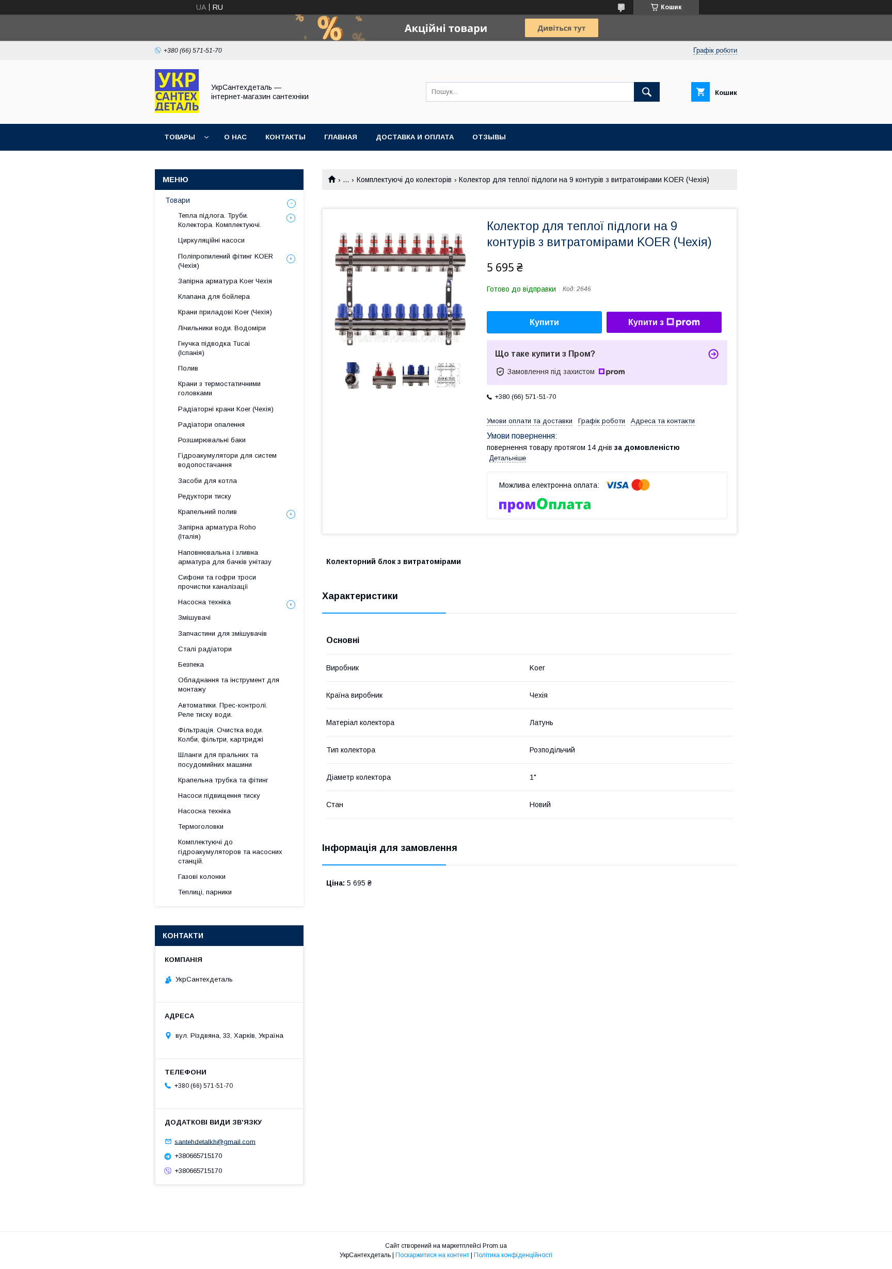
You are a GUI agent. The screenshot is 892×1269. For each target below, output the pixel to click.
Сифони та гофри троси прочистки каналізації (217, 581)
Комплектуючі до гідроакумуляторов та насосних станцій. (230, 851)
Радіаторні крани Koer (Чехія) (226, 409)
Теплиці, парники (205, 892)
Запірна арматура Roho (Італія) (217, 531)
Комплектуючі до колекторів (404, 179)
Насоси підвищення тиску (219, 795)
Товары (179, 137)
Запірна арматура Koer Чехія (225, 281)
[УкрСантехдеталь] (177, 110)
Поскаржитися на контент (432, 1255)
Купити (544, 322)
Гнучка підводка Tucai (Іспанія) (214, 348)
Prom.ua (495, 1245)
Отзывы (489, 137)
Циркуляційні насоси (211, 240)
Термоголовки (201, 826)
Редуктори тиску (204, 496)
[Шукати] (647, 92)
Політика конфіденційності (513, 1255)
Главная (340, 137)
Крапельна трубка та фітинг (223, 780)
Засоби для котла (207, 481)
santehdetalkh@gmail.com (215, 1141)
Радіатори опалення (211, 424)
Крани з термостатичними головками (219, 388)
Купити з (646, 322)
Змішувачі (194, 617)
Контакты (285, 137)
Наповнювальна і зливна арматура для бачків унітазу (225, 557)
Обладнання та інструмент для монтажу (228, 684)
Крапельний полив (207, 512)
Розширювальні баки (212, 440)
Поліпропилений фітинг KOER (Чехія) (225, 260)
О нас (235, 137)
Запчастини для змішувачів (222, 633)
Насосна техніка (204, 602)
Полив (188, 368)
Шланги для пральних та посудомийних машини (218, 759)
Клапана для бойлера (214, 296)
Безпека (191, 664)
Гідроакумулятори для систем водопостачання (227, 460)
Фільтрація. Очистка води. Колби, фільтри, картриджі (220, 734)
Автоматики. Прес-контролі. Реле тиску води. (222, 709)
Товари (177, 200)
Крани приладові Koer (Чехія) (225, 312)
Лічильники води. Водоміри (222, 328)
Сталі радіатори (205, 649)
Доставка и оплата (415, 137)
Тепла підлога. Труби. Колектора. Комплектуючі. (219, 220)
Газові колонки (202, 876)
